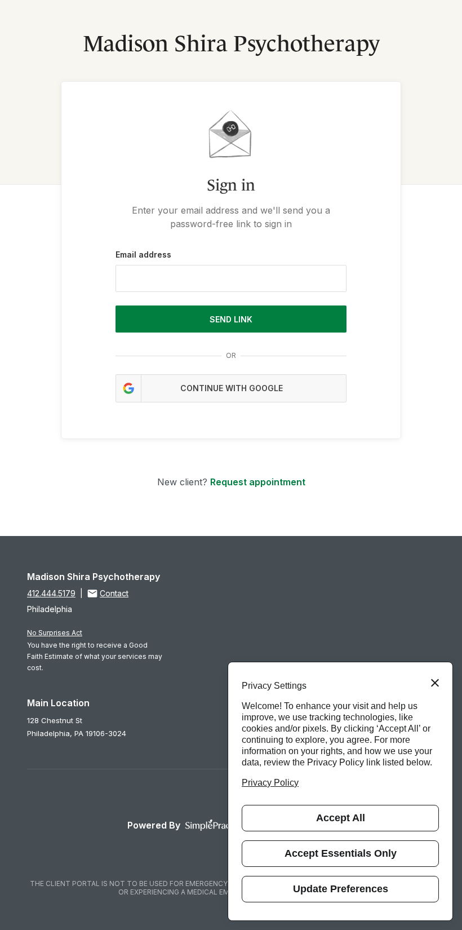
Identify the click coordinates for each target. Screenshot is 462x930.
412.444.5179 (51, 593)
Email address (143, 254)
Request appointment (257, 482)
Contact (114, 593)
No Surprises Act (54, 632)
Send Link (231, 319)
